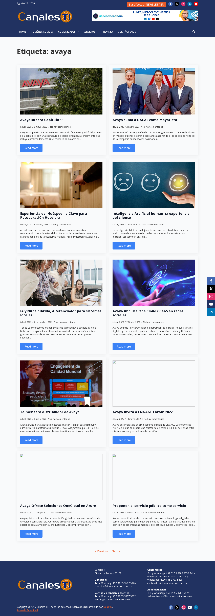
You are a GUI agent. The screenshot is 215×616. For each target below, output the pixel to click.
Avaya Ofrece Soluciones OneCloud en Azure (58, 506)
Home (22, 31)
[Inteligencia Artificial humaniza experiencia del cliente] (154, 185)
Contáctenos (127, 31)
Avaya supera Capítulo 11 (42, 120)
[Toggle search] (193, 31)
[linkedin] (189, 4)
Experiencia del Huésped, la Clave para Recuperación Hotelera (53, 216)
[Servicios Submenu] (98, 32)
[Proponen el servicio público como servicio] (154, 477)
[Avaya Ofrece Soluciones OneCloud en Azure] (61, 477)
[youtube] (196, 4)
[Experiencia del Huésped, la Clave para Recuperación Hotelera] (61, 185)
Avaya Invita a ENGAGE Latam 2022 (143, 412)
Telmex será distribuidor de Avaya (50, 412)
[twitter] (177, 4)
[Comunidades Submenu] (78, 32)
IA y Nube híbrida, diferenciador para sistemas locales (60, 313)
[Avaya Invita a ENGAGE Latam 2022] (154, 383)
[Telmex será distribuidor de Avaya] (61, 383)
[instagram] (183, 4)
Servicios (89, 31)
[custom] (190, 607)
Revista (108, 31)
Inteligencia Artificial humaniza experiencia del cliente (151, 216)
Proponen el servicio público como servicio (149, 506)
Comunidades (66, 31)
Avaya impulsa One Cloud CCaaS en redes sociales (148, 313)
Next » (116, 551)
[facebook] (170, 4)
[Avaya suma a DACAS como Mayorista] (154, 91)
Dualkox (107, 606)
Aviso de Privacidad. (27, 610)
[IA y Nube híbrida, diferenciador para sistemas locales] (61, 283)
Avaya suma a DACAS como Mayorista (145, 120)
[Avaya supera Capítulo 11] (61, 91)
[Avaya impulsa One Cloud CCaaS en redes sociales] (154, 283)
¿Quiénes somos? (42, 31)
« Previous (101, 551)
